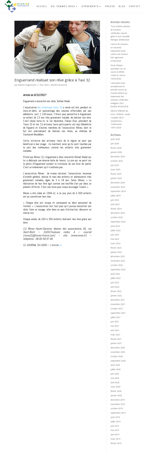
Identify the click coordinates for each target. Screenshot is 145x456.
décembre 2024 (118, 182)
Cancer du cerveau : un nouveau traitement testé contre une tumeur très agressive (120, 51)
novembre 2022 (118, 260)
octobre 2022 (117, 265)
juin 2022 (115, 282)
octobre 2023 (117, 217)
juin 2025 (115, 165)
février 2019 (116, 443)
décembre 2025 (118, 156)
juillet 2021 (116, 317)
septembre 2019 (118, 412)
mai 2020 (115, 378)
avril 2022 (115, 286)
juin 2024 (115, 200)
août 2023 (115, 226)
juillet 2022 (116, 278)
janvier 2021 (116, 343)
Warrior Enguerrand (27, 84)
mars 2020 (115, 386)
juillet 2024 (116, 195)
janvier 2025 (116, 178)
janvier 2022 (116, 295)
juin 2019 (115, 426)
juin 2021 (115, 321)
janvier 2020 (116, 395)
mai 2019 (115, 430)
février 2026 (116, 148)
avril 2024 (115, 204)
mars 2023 (115, 243)
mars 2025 (115, 169)
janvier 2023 (116, 252)
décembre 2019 (118, 399)
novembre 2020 (118, 352)
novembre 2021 (118, 304)
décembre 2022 (118, 256)
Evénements (90, 6)
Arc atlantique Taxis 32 (50, 107)
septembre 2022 (118, 269)
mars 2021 (115, 334)
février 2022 (116, 291)
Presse (110, 6)
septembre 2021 (118, 313)
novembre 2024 (118, 187)
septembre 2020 (118, 360)
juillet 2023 (116, 230)
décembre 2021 (118, 299)
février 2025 (116, 173)
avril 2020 (115, 382)
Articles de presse (59, 84)
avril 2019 (115, 434)
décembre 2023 (118, 213)
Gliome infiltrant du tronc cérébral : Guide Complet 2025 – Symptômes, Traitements (120, 117)
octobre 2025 (117, 161)
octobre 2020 (117, 356)
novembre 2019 (118, 404)
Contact (134, 6)
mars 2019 (115, 439)
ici (60, 245)
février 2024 (116, 208)
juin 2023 (115, 234)
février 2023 (116, 247)
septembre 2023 (118, 221)
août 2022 (115, 273)
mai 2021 (115, 326)
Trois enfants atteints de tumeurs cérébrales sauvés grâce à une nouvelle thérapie (120, 33)
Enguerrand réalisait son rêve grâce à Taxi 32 (52, 80)
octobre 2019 (117, 408)
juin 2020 (115, 373)
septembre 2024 (118, 191)
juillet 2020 (116, 369)
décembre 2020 (118, 347)
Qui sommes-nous (63, 6)
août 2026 (115, 139)
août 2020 (115, 365)
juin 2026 (115, 143)
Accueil (42, 6)
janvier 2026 (116, 152)
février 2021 (116, 339)
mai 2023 (115, 239)
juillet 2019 (116, 421)
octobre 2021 (117, 308)
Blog (122, 6)
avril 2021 (115, 330)
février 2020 (116, 391)
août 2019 (115, 417)
